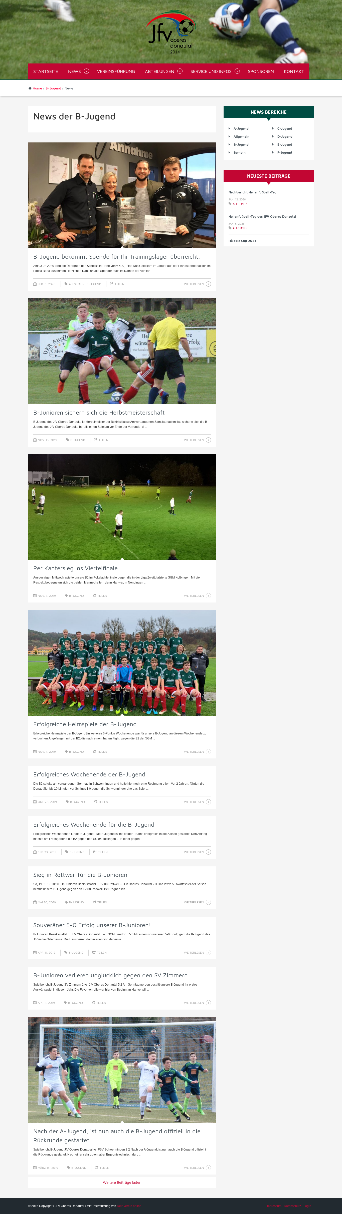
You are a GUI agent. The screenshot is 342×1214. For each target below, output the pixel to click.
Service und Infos (211, 71)
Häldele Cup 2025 (242, 216)
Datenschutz (292, 1206)
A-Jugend (241, 128)
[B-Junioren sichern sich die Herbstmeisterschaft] (122, 351)
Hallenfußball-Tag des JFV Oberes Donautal (262, 192)
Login (307, 1206)
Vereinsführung (116, 71)
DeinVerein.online (129, 1206)
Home (37, 88)
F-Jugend (284, 152)
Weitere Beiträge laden (122, 1182)
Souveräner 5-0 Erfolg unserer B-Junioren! (92, 924)
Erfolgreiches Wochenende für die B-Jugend (93, 824)
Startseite (45, 71)
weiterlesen (194, 284)
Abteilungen (159, 71)
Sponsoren (261, 71)
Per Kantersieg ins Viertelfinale (75, 568)
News (74, 71)
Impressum (273, 1206)
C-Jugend (284, 128)
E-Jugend (284, 144)
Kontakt (294, 71)
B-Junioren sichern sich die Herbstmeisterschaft (99, 412)
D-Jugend (284, 136)
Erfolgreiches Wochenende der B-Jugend (89, 774)
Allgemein (77, 284)
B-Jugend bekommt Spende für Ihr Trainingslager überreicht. (116, 256)
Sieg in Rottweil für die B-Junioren (80, 874)
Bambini (240, 152)
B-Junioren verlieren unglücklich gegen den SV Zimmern (110, 975)
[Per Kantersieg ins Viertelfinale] (122, 507)
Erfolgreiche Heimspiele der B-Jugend (85, 723)
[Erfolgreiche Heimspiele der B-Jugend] (122, 663)
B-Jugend (53, 88)
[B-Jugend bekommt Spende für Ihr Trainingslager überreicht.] (122, 195)
